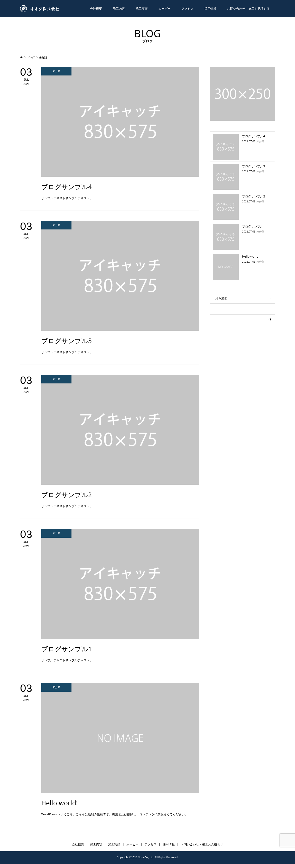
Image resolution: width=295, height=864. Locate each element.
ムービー (165, 8)
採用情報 (210, 8)
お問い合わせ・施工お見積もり (248, 8)
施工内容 (119, 8)
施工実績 (142, 8)
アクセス (187, 8)
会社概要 (96, 8)
